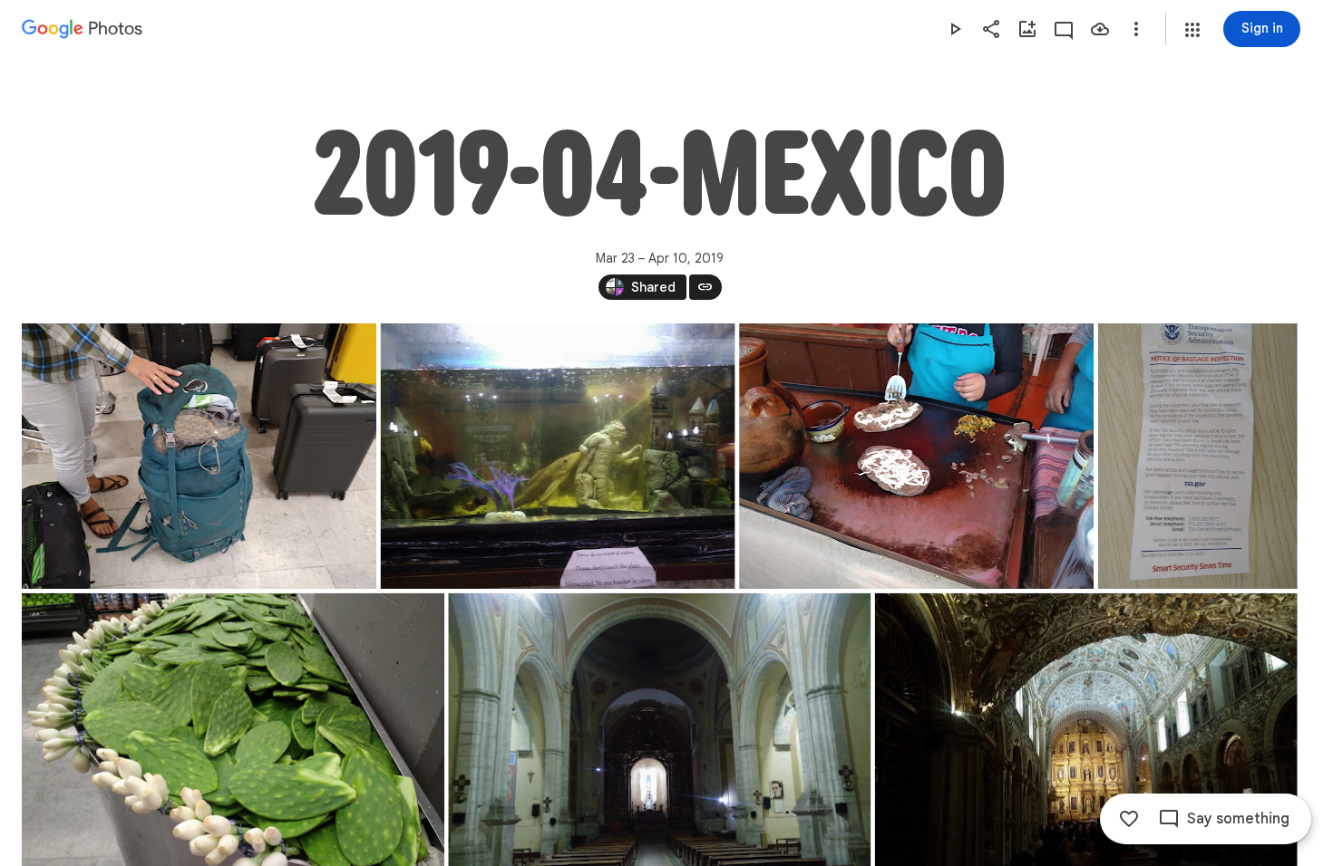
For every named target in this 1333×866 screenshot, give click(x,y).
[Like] (1129, 819)
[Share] (991, 29)
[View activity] (1064, 29)
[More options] (1136, 29)
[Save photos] (1100, 29)
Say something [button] (1238, 819)
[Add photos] (1027, 29)
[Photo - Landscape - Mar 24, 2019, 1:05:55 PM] (916, 456)
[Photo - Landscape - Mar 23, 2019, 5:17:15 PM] (199, 456)
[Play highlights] (955, 29)
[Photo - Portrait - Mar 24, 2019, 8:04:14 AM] (1198, 456)
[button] (1192, 30)
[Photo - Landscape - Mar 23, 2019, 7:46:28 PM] (558, 456)
